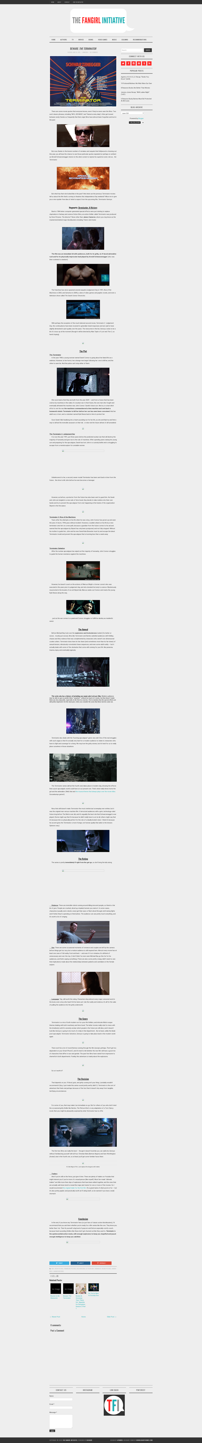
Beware (83, 48)
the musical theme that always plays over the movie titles (95, 791)
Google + (103, 1263)
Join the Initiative (78, 2)
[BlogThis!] (53, 1276)
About (59, 2)
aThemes (120, 1440)
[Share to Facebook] (57, 1276)
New (53, 1269)
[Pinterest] (139, 63)
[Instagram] (134, 63)
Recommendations (140, 39)
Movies (81, 39)
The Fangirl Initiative (70, 1440)
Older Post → (111, 1317)
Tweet (60, 1263)
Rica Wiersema (81, 1269)
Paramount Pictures (70, 1269)
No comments (94, 52)
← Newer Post (55, 1317)
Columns (125, 39)
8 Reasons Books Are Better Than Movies (135, 88)
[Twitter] (123, 63)
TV (73, 39)
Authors (63, 39)
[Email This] (51, 1276)
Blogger (141, 118)
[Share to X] (55, 1276)
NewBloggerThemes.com (144, 1440)
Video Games (102, 39)
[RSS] (149, 63)
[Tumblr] (144, 63)
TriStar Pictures (106, 1269)
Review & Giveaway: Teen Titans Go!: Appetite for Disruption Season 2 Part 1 (81, 1302)
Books (91, 39)
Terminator (97, 1269)
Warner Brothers (58, 1271)
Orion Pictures (58, 1269)
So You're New (90, 1269)
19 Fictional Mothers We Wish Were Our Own (136, 83)
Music (114, 39)
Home (52, 2)
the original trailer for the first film (74, 1188)
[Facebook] (128, 63)
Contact (67, 2)
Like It (81, 1263)
